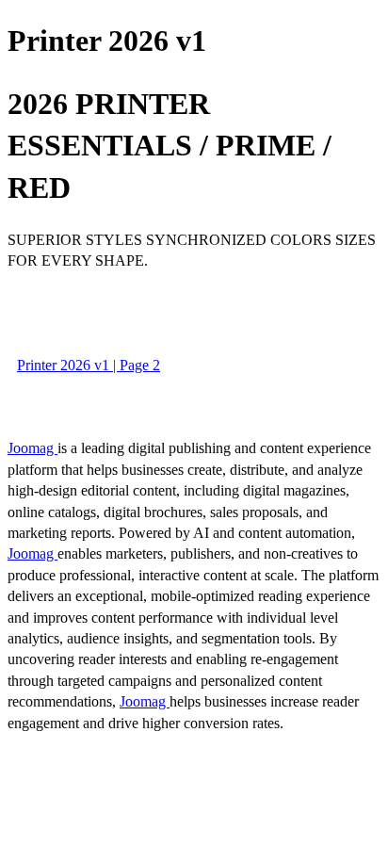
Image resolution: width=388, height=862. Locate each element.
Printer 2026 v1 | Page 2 (88, 365)
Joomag (32, 448)
